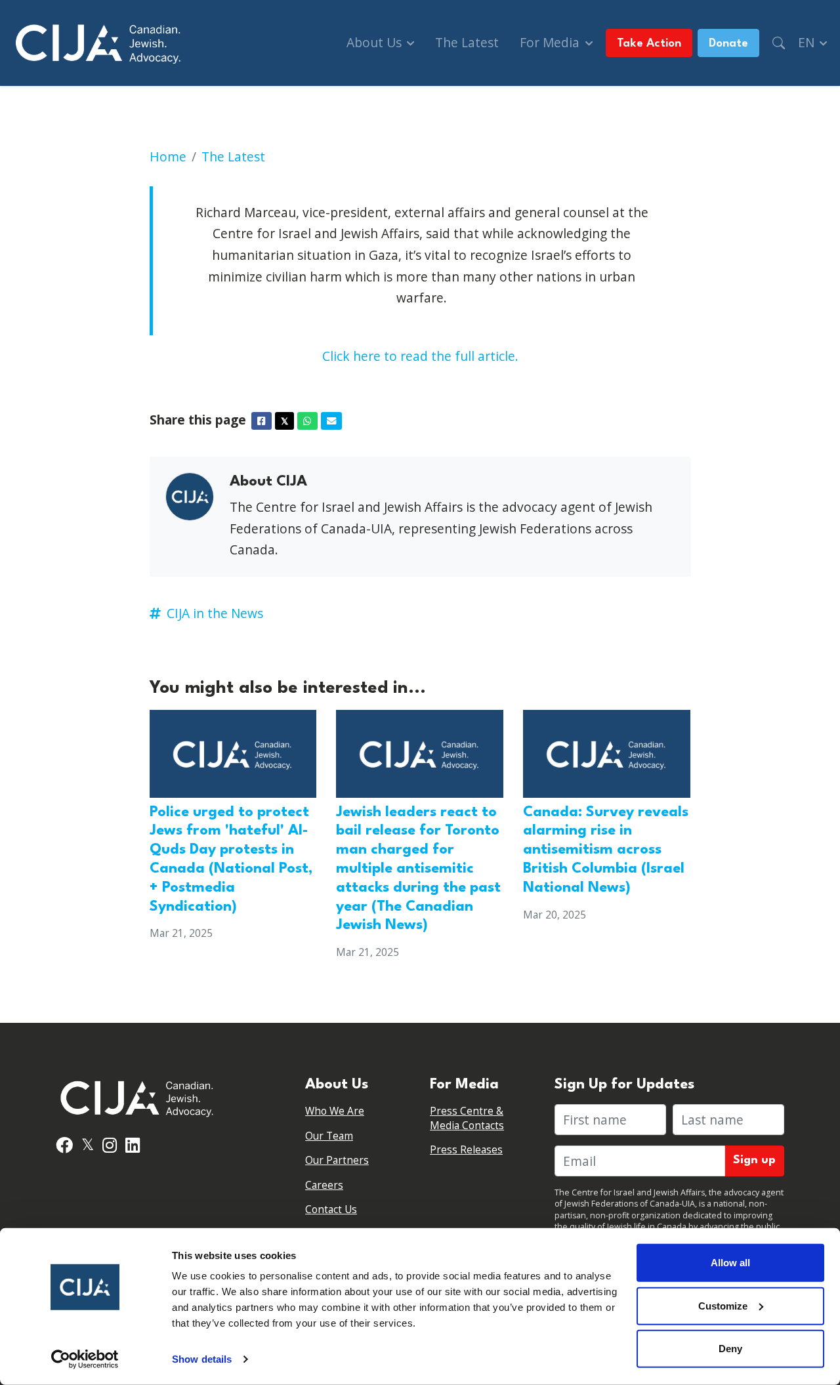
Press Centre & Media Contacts (467, 1118)
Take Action (649, 43)
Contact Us (331, 1209)
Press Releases (466, 1150)
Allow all (730, 1262)
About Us (375, 42)
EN (808, 42)
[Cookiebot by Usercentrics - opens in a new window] (85, 1359)
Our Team (329, 1136)
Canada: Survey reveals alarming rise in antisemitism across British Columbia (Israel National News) (605, 850)
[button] (778, 43)
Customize (722, 1305)
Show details (202, 1359)
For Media (551, 42)
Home (168, 156)
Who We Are (334, 1111)
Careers (324, 1185)
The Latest (467, 42)
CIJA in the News (215, 613)
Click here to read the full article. (420, 356)
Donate (728, 43)
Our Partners (337, 1160)
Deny (730, 1348)
